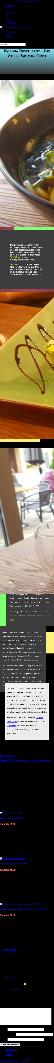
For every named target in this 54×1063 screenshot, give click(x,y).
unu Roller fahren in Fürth (13, 864)
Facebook (39, 718)
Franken (4, 824)
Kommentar (6, 1007)
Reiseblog (9, 950)
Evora (12, 620)
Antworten (10, 977)
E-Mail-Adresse (8, 1034)
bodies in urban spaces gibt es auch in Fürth (23, 909)
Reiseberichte (11, 32)
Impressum (30, 1059)
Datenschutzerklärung (9, 1062)
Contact (9, 20)
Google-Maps (12, 722)
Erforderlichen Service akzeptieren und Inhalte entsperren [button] (25, 761)
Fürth (8, 34)
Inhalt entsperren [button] (7, 758)
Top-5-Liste (15, 257)
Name (3, 1029)
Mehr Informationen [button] (9, 756)
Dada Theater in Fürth (11, 818)
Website (3, 1039)
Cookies (24, 1062)
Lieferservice (11, 726)
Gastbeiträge (11, 22)
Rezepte (9, 37)
